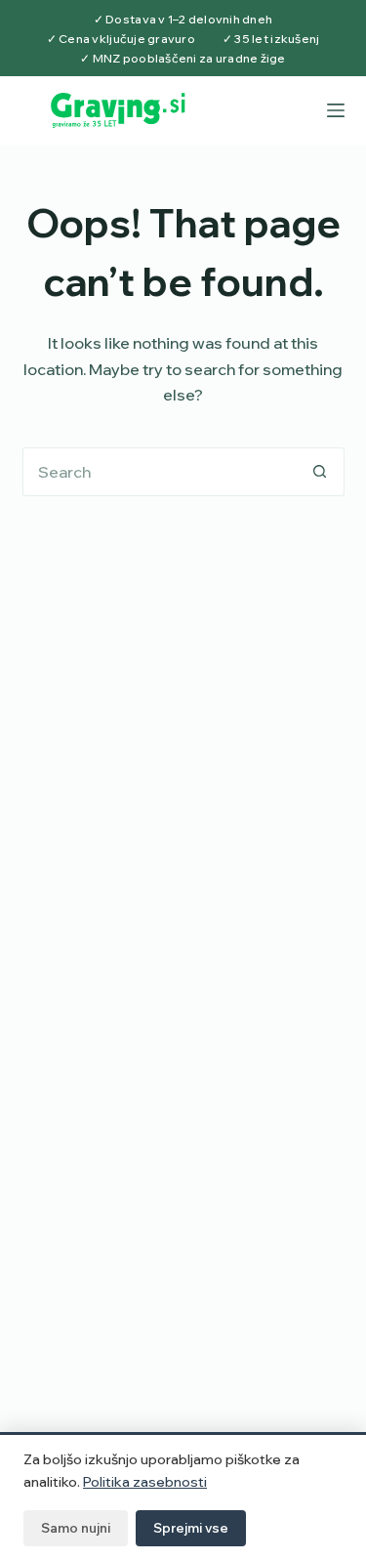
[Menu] (336, 110)
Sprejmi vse (190, 1528)
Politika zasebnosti (145, 1482)
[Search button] (320, 471)
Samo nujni (75, 1528)
